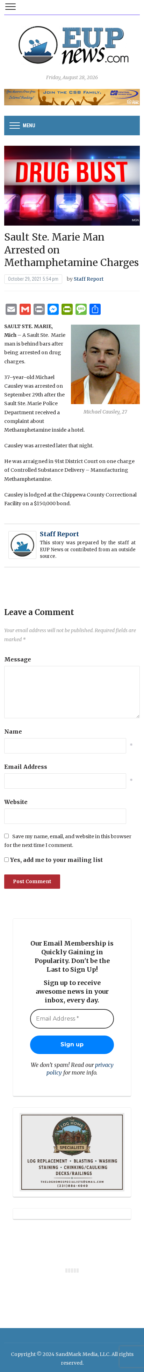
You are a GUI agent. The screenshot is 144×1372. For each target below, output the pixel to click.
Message (17, 659)
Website (16, 801)
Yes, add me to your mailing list (56, 859)
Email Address (25, 766)
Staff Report (88, 279)
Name (13, 731)
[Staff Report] (22, 544)
